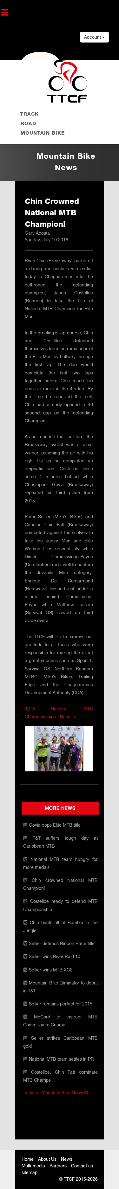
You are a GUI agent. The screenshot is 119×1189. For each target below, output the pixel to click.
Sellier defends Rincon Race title (61, 943)
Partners (58, 1165)
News (66, 1159)
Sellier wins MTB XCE (50, 969)
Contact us (82, 1165)
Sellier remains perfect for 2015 (60, 1003)
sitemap (29, 1172)
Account (93, 37)
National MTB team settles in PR (61, 1059)
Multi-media (33, 1165)
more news (60, 808)
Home (28, 1159)
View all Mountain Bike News (54, 1092)
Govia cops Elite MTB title (54, 825)
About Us (47, 1159)
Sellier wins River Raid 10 (54, 956)
